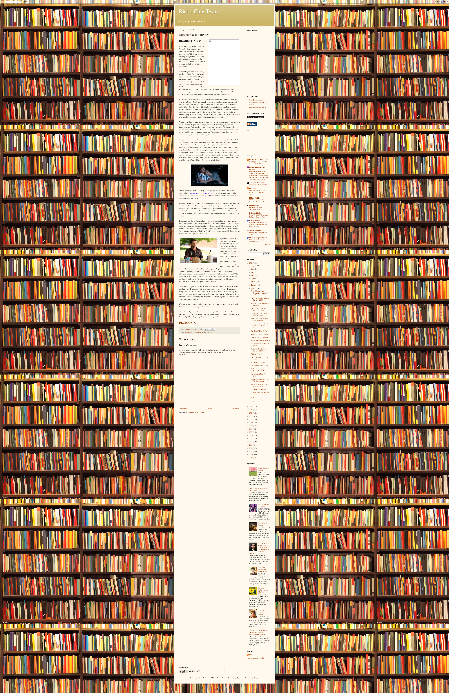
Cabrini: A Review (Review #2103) (260, 393)
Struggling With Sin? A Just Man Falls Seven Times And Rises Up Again (258, 224)
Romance (209, 332)
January (254, 288)
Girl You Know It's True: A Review (260, 345)
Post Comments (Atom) (196, 412)
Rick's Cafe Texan (199, 11)
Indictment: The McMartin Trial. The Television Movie (259, 326)
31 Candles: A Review (258, 362)
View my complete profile (255, 658)
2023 (251, 413)
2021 (251, 419)
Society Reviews (254, 220)
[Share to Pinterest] (213, 329)
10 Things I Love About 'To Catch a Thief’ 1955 (258, 163)
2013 (251, 445)
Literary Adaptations (194, 332)
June (253, 272)
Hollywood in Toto (255, 213)
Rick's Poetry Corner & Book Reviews (258, 104)
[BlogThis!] (207, 329)
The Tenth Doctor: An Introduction (262, 570)
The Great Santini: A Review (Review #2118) (260, 299)
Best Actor (253, 188)
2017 (251, 432)
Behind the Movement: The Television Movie (260, 380)
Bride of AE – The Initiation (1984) (258, 233)
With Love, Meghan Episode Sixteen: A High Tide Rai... (260, 400)
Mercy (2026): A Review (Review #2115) (259, 314)
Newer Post (183, 409)
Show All (267, 244)
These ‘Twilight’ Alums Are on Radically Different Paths (259, 216)
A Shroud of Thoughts (257, 182)
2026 (251, 263)
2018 (251, 429)
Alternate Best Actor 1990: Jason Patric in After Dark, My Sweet (258, 192)
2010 (251, 454)
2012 (251, 448)
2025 (186, 332)
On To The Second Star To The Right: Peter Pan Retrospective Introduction (258, 632)
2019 (251, 426)
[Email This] (205, 329)
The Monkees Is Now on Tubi (258, 185)
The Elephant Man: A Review (258, 375)
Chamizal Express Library (258, 237)
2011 (251, 451)
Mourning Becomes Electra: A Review (260, 304)
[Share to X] (209, 329)
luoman (241, 678)
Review (203, 332)
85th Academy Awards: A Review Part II (258, 489)
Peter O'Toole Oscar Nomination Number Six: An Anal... (260, 293)
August (253, 266)
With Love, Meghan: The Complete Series (259, 320)
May (253, 275)
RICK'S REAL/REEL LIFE (259, 159)
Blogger (256, 678)
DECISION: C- (188, 322)
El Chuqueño (254, 205)
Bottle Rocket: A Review (264, 469)
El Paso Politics (254, 198)
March (253, 282)
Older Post (235, 409)
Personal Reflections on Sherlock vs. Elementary (263, 591)
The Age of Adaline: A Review (262, 612)
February (254, 285)
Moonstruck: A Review (258, 389)
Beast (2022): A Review (263, 524)
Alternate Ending (255, 230)
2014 (251, 442)
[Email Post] (200, 329)
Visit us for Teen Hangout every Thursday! (257, 241)
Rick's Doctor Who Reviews (258, 107)
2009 (251, 458)
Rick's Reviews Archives (257, 100)
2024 (251, 410)
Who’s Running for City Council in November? (256, 201)
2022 (251, 416)
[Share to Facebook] (211, 329)
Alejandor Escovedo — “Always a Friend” (256, 208)
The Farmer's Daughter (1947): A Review (258, 309)
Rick (250, 655)
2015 (251, 438)
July (252, 269)
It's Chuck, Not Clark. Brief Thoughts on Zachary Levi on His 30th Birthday (259, 548)
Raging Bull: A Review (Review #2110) (258, 350)
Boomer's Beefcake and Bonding (257, 168)
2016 (251, 435)
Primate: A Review (257, 354)
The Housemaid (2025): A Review (259, 358)
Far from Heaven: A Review (260, 340)
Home (210, 409)
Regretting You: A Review (259, 334)
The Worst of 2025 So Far (259, 365)
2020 (251, 422)
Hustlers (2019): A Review (263, 506)
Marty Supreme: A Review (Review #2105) (260, 385)
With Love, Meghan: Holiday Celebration (258, 370)
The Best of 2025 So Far (259, 331)
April (253, 278)
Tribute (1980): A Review (259, 337)
